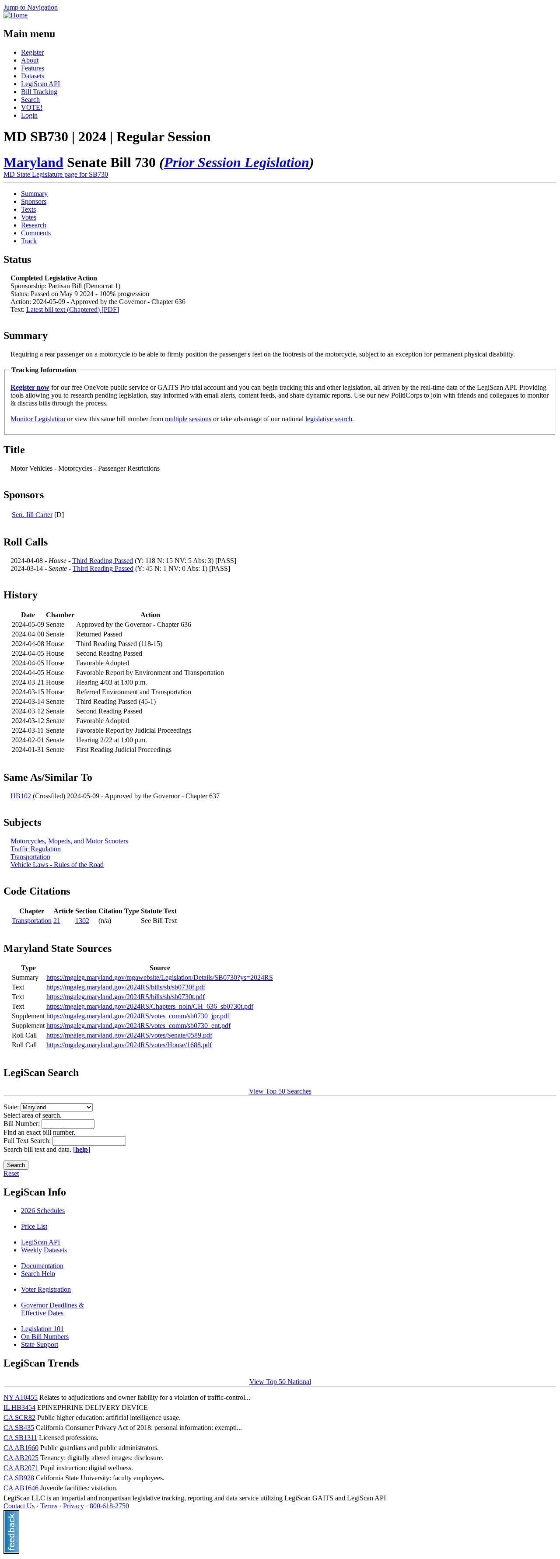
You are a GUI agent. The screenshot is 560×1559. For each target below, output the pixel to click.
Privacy (73, 1506)
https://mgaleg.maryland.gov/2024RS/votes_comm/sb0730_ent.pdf (138, 1025)
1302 (82, 920)
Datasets (32, 76)
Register (32, 52)
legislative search (328, 419)
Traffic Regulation (35, 849)
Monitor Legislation (37, 419)
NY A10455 (21, 1397)
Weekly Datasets (44, 1250)
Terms (48, 1506)
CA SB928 (19, 1478)
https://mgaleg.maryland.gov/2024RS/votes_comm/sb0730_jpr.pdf (137, 1016)
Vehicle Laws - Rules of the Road (57, 864)
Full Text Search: (28, 1140)
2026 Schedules (43, 1210)
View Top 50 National (280, 1381)
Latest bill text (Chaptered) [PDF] (72, 309)
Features (32, 68)
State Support (39, 1344)
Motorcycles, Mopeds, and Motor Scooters (69, 841)
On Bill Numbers (45, 1336)
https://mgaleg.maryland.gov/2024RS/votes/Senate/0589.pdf (129, 1035)
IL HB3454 (19, 1407)
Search (30, 99)
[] (81, 1149)
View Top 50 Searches (280, 1091)
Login (29, 115)
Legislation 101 (42, 1328)
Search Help (38, 1273)
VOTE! (31, 107)
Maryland (33, 162)
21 (56, 920)
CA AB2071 (21, 1468)
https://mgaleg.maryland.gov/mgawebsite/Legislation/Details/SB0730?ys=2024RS (159, 977)
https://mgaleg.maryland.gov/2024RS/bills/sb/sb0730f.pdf (125, 987)
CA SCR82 (19, 1417)
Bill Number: (23, 1123)
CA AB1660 (21, 1447)
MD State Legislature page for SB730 (56, 174)
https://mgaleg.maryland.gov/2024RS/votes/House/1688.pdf (129, 1045)
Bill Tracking (39, 91)
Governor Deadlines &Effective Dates (52, 1309)
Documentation (42, 1265)
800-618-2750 (109, 1506)
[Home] (16, 15)
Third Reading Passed (102, 560)
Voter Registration (46, 1289)
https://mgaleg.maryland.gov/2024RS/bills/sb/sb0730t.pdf (125, 996)
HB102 (20, 796)
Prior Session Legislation (236, 162)
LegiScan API (40, 83)
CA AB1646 (21, 1488)
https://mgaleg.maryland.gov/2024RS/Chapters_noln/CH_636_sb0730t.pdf (149, 1006)
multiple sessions (188, 419)
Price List (34, 1226)
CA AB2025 (21, 1457)
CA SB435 (19, 1427)
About (29, 60)
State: (12, 1107)
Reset (11, 1173)
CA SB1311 (20, 1437)
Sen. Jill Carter (32, 514)
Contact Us (19, 1506)
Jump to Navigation (31, 7)
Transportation (30, 856)
